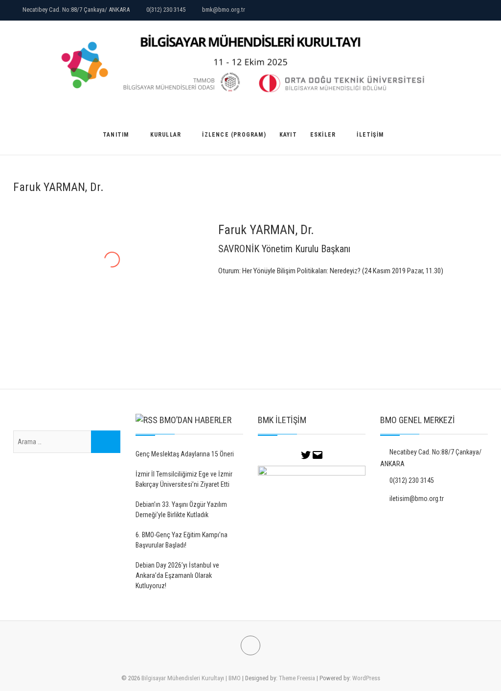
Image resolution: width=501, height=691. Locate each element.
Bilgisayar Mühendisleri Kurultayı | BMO (191, 678)
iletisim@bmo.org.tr (416, 498)
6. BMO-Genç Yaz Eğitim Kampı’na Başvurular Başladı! (182, 540)
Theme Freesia (297, 678)
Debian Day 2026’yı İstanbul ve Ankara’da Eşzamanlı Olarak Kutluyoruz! (177, 575)
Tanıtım (116, 134)
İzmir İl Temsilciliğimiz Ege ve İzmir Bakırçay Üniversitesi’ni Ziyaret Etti (184, 479)
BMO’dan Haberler (195, 420)
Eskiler (323, 134)
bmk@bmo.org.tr (223, 9)
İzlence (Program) (234, 134)
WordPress (366, 678)
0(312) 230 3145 (165, 9)
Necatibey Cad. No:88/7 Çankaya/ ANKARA (75, 9)
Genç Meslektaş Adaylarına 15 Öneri (185, 454)
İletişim (370, 134)
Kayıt (288, 134)
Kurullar (166, 134)
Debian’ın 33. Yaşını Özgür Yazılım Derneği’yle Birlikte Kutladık (181, 509)
